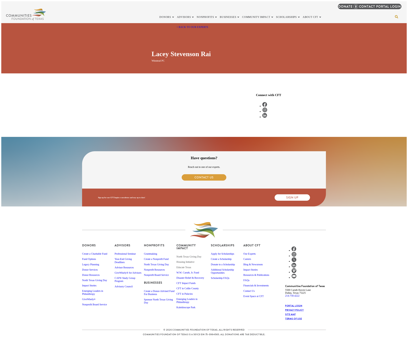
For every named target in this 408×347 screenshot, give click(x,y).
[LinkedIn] (293, 266)
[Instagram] (293, 255)
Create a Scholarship (221, 259)
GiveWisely (88, 299)
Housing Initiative (185, 262)
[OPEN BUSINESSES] (238, 17)
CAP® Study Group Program (125, 279)
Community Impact (186, 246)
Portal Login (293, 305)
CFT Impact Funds (186, 283)
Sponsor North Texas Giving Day (158, 301)
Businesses (153, 283)
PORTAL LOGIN (388, 6)
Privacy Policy (294, 310)
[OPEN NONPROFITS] (216, 17)
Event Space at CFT (253, 296)
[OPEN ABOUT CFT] (320, 17)
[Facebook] (293, 250)
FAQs (246, 280)
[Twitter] (293, 261)
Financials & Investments (256, 285)
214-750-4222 (292, 295)
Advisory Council (124, 286)
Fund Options (89, 259)
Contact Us (249, 291)
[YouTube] (293, 277)
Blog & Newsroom (253, 264)
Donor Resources (91, 275)
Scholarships (222, 245)
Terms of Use (293, 318)
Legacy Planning (90, 264)
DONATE (345, 6)
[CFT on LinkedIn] (264, 117)
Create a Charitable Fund (94, 253)
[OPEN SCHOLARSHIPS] (299, 17)
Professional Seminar (125, 253)
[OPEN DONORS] (173, 17)
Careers (247, 259)
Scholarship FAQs (220, 278)
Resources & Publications (256, 275)
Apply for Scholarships (222, 253)
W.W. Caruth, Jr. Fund (187, 272)
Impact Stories (89, 285)
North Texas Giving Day (94, 280)
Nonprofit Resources (154, 269)
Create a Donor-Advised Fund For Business (159, 292)
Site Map (290, 314)
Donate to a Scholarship (223, 264)
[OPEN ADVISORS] (193, 17)
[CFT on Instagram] (264, 111)
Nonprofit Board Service (94, 304)
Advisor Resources (124, 267)
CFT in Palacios (184, 293)
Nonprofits (154, 245)
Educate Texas (183, 267)
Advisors (122, 245)
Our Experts (249, 253)
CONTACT (367, 6)
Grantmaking (150, 253)
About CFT (252, 245)
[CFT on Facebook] (264, 106)
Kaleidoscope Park (185, 307)
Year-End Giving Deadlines (123, 260)
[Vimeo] (293, 272)
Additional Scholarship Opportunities (222, 271)
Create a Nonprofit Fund (156, 259)
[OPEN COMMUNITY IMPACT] (272, 17)
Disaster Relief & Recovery (190, 277)
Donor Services (90, 269)
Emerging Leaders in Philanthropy (92, 292)
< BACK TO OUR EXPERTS (192, 27)
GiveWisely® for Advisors (128, 272)
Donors (89, 245)
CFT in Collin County (187, 288)
